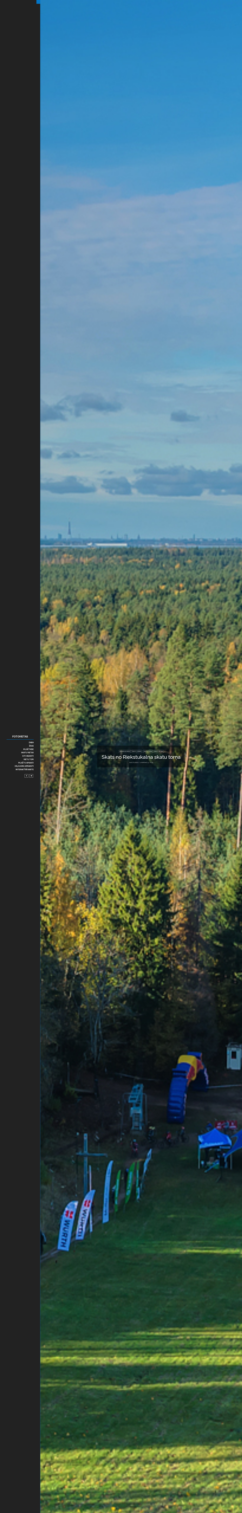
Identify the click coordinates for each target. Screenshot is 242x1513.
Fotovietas (20, 736)
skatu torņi (148, 751)
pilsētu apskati (26, 763)
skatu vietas (27, 753)
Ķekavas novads (124, 751)
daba (31, 742)
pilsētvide (28, 749)
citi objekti (28, 756)
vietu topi (29, 759)
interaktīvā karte (25, 769)
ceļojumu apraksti (24, 766)
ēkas (31, 746)
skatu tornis (136, 751)
